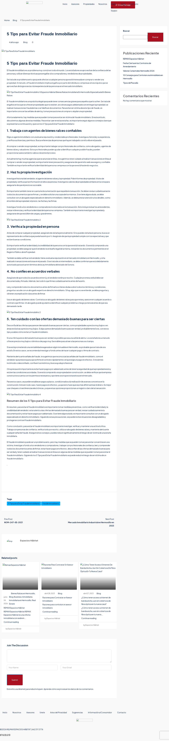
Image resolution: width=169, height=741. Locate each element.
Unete (42, 712)
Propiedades (89, 4)
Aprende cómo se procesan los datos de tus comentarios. (69, 689)
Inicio (65, 4)
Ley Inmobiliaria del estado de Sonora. (58, 264)
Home (7, 20)
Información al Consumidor (100, 712)
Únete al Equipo (114, 7)
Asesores (75, 4)
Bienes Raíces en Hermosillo (23, 593)
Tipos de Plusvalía (130, 83)
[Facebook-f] (1, 735)
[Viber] (9, 735)
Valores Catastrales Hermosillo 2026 (138, 71)
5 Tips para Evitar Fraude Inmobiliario (24, 503)
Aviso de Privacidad (58, 712)
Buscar (126, 31)
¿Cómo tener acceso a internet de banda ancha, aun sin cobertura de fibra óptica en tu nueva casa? (96, 600)
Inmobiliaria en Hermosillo (20, 600)
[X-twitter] (3, 735)
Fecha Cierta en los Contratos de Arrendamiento (137, 65)
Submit (15, 680)
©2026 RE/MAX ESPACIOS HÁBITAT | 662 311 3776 (21, 729)
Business (18, 597)
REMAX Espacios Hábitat (14, 608)
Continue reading (11, 622)
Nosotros (102, 4)
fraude (11, 442)
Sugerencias (77, 712)
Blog (123, 4)
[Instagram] (5, 735)
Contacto (133, 4)
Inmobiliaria (27, 597)
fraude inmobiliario (51, 503)
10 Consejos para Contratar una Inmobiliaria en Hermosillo (143, 77)
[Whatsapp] (7, 735)
